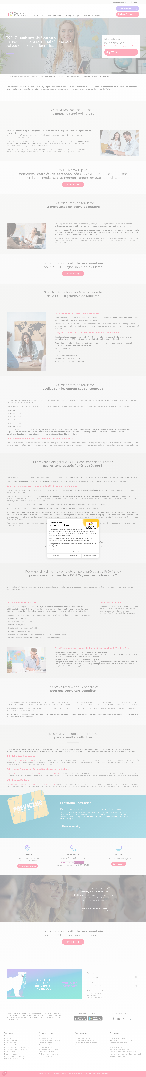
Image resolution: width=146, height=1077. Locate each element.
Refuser (56, 556)
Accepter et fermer (90, 556)
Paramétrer (73, 556)
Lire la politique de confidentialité (59, 549)
